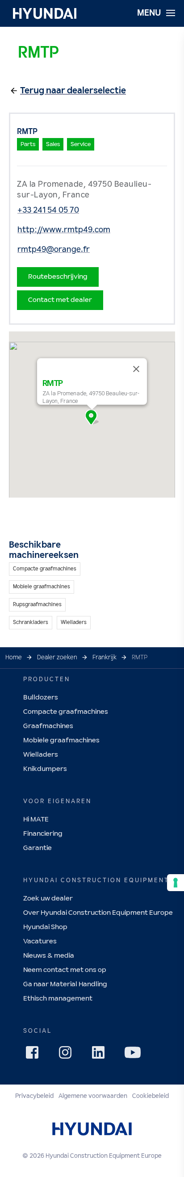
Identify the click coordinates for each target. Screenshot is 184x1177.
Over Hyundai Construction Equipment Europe (98, 913)
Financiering (43, 834)
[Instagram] (68, 1055)
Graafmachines (48, 726)
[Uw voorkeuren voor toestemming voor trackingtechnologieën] (175, 882)
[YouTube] (134, 1054)
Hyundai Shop (45, 927)
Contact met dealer (60, 300)
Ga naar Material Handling (65, 984)
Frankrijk (104, 657)
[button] (92, 417)
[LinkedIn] (101, 1055)
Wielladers (40, 754)
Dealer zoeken (57, 657)
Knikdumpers (45, 769)
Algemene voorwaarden (93, 1096)
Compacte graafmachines (65, 712)
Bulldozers (40, 697)
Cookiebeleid (150, 1096)
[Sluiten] (136, 369)
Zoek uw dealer (48, 898)
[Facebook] (35, 1055)
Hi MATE (36, 819)
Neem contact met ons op (64, 970)
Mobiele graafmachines (61, 740)
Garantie (37, 848)
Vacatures (40, 941)
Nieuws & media (48, 955)
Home (13, 657)
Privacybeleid (34, 1096)
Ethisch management (57, 998)
